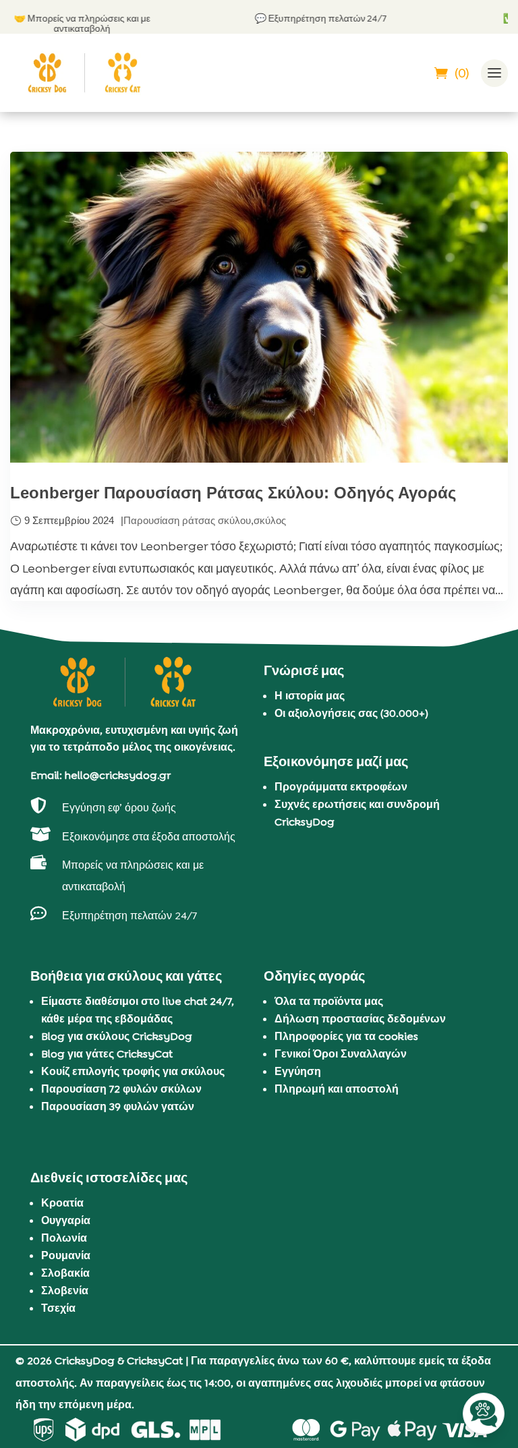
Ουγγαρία (65, 1220)
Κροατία (62, 1203)
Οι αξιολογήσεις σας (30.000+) (351, 713)
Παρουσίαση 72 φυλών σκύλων (121, 1089)
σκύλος (270, 520)
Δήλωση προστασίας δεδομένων (360, 1019)
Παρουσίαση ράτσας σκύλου (187, 520)
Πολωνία (64, 1238)
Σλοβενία (64, 1290)
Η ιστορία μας (310, 696)
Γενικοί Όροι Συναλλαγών (341, 1054)
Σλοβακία (65, 1273)
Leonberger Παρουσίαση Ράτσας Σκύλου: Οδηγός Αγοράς (233, 493)
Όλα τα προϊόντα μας (329, 1001)
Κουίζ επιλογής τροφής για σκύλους (133, 1071)
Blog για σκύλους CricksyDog (116, 1036)
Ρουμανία (65, 1255)
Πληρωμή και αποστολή (337, 1089)
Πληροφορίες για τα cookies (346, 1036)
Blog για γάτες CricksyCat (107, 1054)
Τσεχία (58, 1308)
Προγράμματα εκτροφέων (341, 787)
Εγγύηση (298, 1071)
